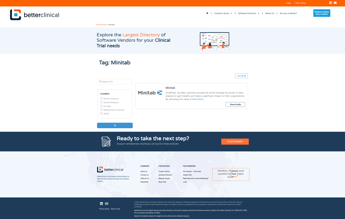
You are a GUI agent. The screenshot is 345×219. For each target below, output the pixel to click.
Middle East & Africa (114, 110)
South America (111, 102)
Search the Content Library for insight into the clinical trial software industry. (161, 216)
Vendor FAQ (187, 175)
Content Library (221, 13)
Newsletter (144, 182)
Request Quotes (164, 178)
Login (288, 3)
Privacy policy (104, 209)
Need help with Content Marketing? (195, 178)
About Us (269, 13)
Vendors (104, 25)
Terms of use (115, 209)
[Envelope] (335, 2)
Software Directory (247, 13)
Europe (107, 106)
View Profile (235, 104)
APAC (106, 114)
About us (144, 171)
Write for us (145, 178)
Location (104, 94)
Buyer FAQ (162, 182)
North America (111, 99)
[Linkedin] (330, 2)
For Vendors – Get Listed (192, 171)
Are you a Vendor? (288, 13)
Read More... (198, 99)
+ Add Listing (300, 3)
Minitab (170, 87)
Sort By (240, 76)
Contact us (145, 175)
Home (98, 25)
